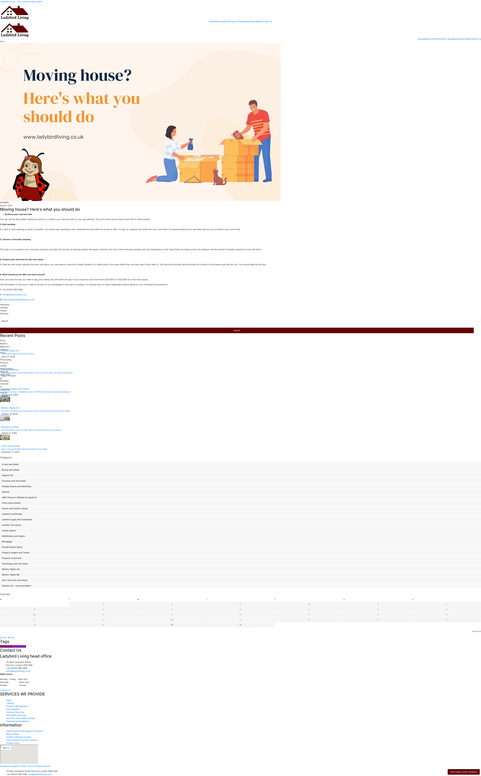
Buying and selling (9, 369)
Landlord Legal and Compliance (17, 519)
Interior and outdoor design (15, 508)
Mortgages (7, 541)
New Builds (256, 21)
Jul (4, 637)
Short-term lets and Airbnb (14, 580)
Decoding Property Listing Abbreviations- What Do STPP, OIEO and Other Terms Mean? (37, 373)
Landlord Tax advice (11, 525)
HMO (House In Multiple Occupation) (19, 497)
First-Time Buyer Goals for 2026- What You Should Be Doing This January (31, 430)
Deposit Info (8, 475)
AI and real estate (10, 464)
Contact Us (266, 21)
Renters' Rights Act (10, 350)
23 (172, 619)
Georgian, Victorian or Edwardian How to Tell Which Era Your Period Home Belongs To (36, 392)
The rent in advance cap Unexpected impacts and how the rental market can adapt (35, 411)
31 (240, 625)
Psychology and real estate (15, 563)
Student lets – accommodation (16, 585)
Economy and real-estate (14, 481)
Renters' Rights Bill (10, 574)
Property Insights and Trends (15, 388)
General (5, 492)
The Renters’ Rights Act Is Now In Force (17, 354)
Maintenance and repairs (13, 536)
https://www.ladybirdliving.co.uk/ (18, 299)
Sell (214, 21)
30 (172, 625)
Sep (9, 637)
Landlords (224, 21)
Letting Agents (9, 530)
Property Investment (11, 558)
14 (34, 614)
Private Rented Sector (12, 547)
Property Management (240, 21)
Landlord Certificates (12, 514)
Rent (218, 21)
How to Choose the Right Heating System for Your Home (24, 449)
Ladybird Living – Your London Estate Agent (21, 1)
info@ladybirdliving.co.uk (14, 294)
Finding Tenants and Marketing (16, 486)
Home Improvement (10, 446)
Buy (210, 21)
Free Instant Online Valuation (463, 772)
